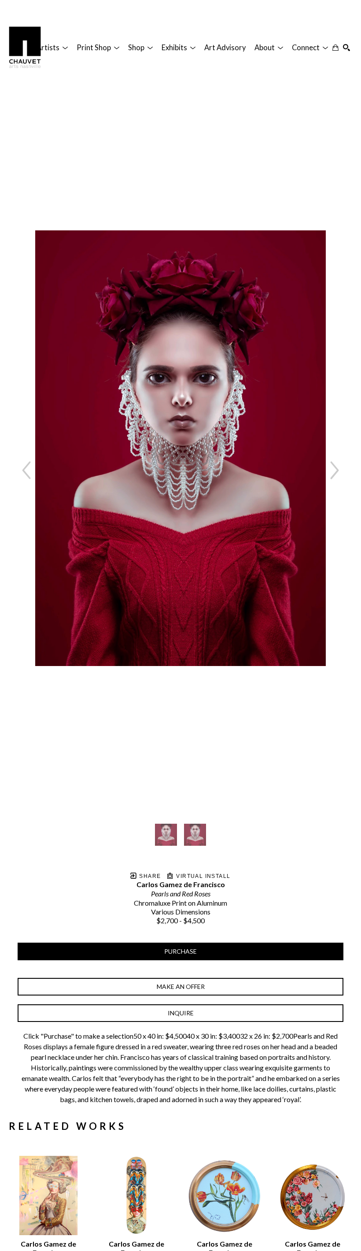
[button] (52, 47)
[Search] (346, 47)
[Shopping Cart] (335, 47)
